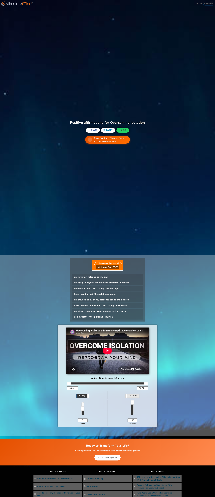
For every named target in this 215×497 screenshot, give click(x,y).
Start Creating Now (107, 457)
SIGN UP (209, 3)
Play (83, 396)
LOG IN (198, 3)
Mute (134, 396)
